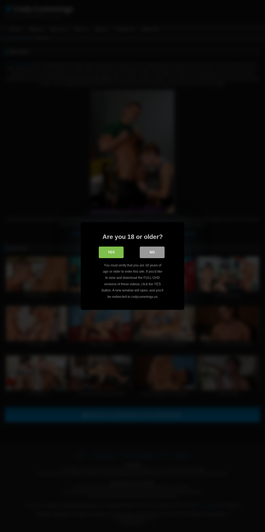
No (152, 252)
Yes (111, 252)
